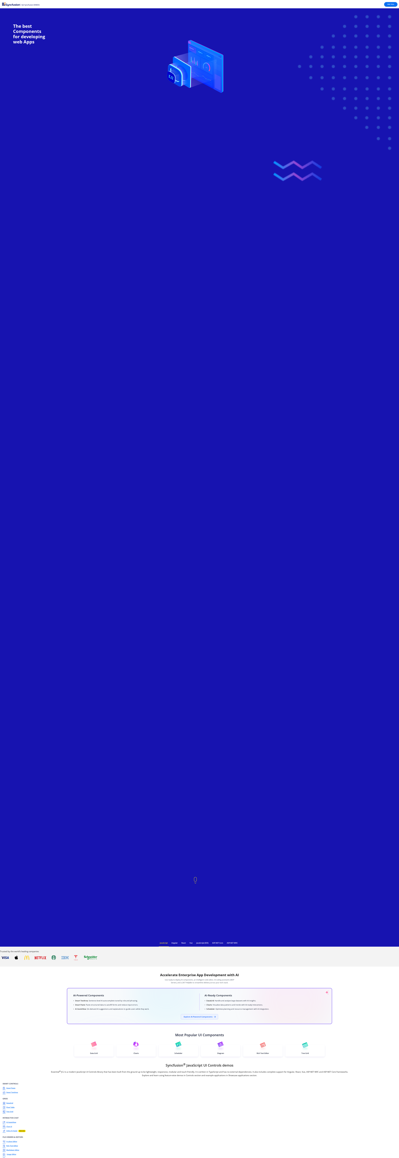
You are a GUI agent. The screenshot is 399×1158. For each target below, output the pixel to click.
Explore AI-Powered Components (198, 1017)
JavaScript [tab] (164, 943)
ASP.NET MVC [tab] (232, 943)
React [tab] (183, 943)
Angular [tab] (174, 943)
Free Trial (390, 4)
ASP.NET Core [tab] (217, 943)
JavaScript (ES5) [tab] (202, 943)
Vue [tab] (191, 943)
